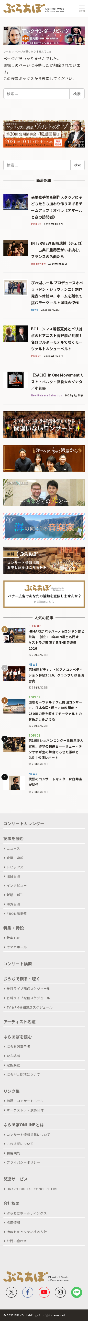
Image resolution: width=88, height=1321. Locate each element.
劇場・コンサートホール (25, 1100)
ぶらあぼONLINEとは (23, 1125)
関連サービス (15, 1179)
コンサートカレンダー (23, 823)
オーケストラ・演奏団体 (25, 1110)
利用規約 (13, 1153)
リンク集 (11, 1091)
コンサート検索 (17, 964)
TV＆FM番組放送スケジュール (30, 1007)
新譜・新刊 (15, 894)
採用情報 (13, 1222)
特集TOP (14, 937)
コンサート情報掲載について (28, 1134)
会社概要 (11, 1203)
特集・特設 (13, 928)
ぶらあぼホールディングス (27, 1213)
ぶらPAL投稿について (23, 1074)
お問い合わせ (17, 1241)
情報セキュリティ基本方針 (27, 1231)
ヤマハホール (17, 947)
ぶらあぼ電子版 (18, 1046)
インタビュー (17, 885)
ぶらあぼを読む (17, 1037)
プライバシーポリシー (23, 1162)
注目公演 (13, 876)
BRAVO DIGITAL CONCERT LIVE (32, 1188)
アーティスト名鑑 (19, 1021)
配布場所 (13, 1055)
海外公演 (13, 904)
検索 (77, 93)
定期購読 (13, 1065)
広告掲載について (20, 1143)
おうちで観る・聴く (21, 979)
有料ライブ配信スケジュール (28, 998)
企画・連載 (15, 857)
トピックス (15, 867)
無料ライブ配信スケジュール (28, 988)
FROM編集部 (17, 913)
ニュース (13, 848)
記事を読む (13, 838)
